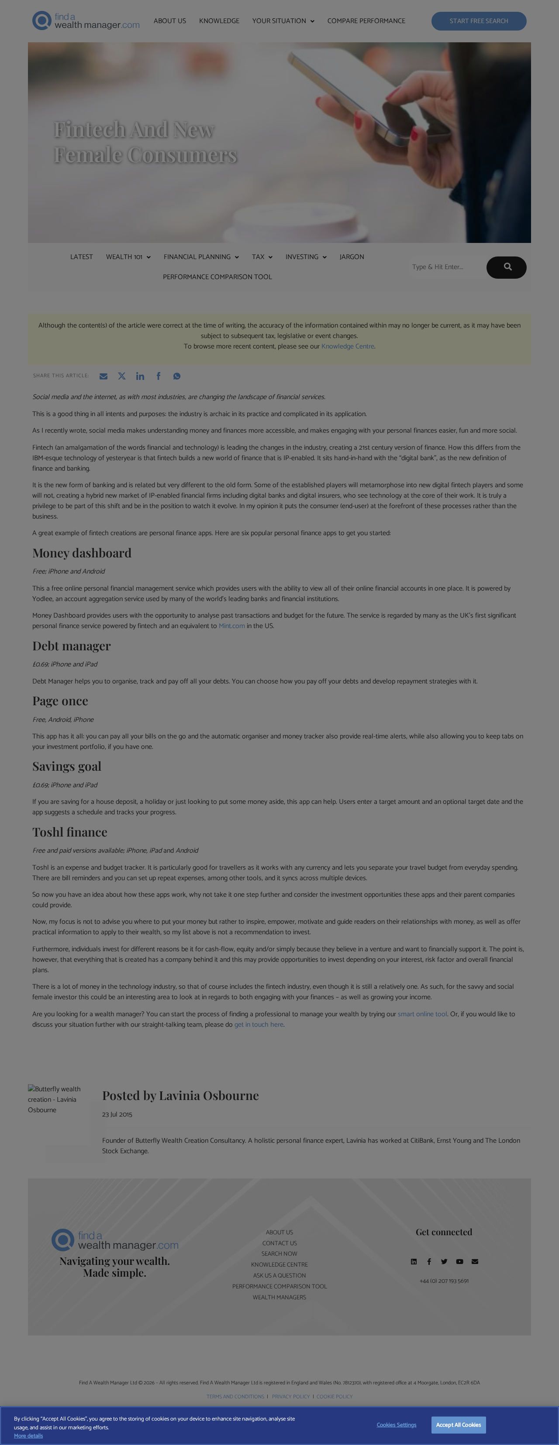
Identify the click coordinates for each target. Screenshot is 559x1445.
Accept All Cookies (458, 1424)
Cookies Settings (397, 1424)
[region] (279, 1425)
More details (28, 1436)
